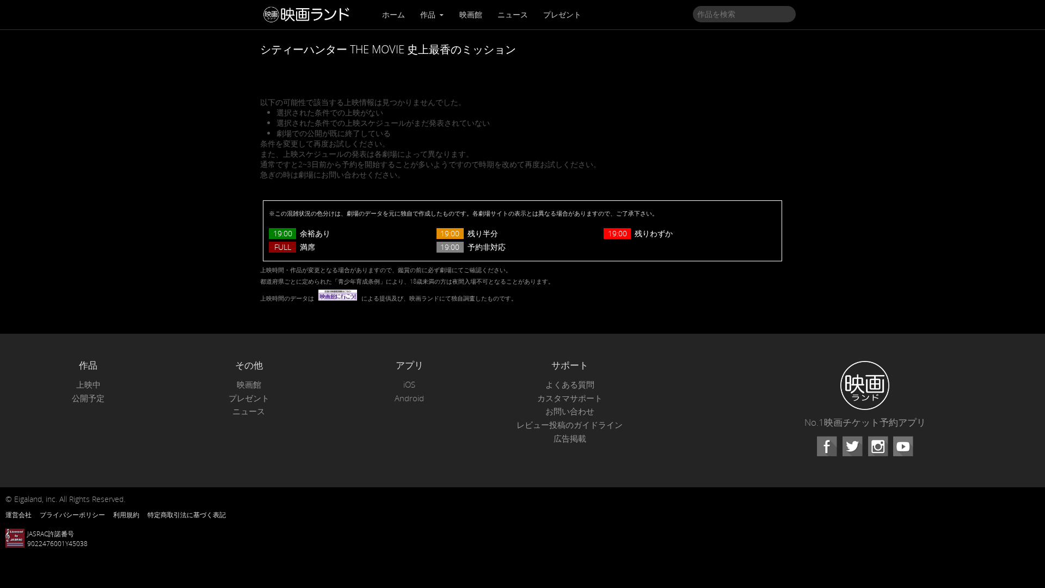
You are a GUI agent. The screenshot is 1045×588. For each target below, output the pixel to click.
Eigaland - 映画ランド (309, 14)
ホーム (393, 14)
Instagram (878, 446)
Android (409, 398)
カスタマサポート (570, 398)
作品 (429, 14)
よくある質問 (569, 384)
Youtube (903, 446)
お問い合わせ (569, 411)
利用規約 (126, 514)
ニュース (512, 14)
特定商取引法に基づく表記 (186, 514)
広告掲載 (570, 438)
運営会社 (18, 514)
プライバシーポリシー (72, 514)
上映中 (88, 384)
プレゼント (562, 14)
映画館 (470, 14)
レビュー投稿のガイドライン (570, 425)
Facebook (827, 446)
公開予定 (88, 398)
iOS (409, 384)
